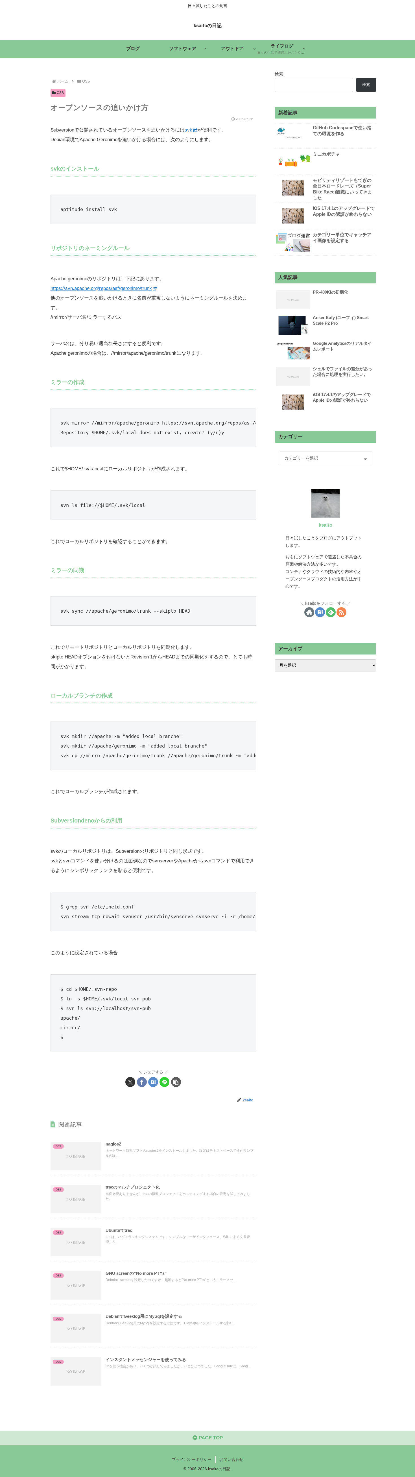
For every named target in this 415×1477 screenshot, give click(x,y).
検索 (279, 74)
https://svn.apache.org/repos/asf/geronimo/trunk (101, 288)
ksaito (325, 525)
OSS (60, 93)
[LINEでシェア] (164, 1082)
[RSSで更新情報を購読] (341, 612)
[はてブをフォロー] (320, 612)
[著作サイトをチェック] (309, 612)
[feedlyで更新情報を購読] (331, 612)
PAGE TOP (210, 1438)
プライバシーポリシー (191, 1459)
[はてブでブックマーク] (153, 1082)
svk (188, 130)
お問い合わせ (231, 1459)
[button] (176, 1082)
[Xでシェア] (130, 1082)
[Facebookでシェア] (142, 1082)
